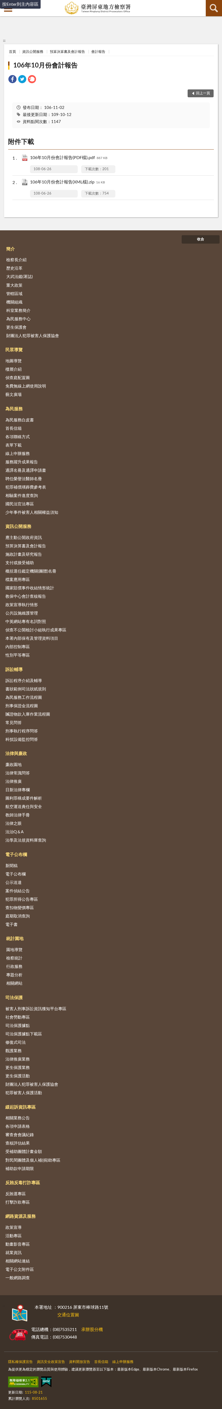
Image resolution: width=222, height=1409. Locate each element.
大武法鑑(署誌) (19, 277)
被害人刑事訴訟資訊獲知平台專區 (35, 1009)
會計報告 (98, 52)
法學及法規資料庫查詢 (25, 840)
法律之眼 (13, 824)
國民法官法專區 (19, 504)
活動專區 (13, 1236)
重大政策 (14, 285)
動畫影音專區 (17, 1244)
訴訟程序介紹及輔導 (23, 681)
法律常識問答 (17, 773)
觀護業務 (13, 1051)
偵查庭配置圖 (17, 378)
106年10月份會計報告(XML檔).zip (67, 182)
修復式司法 (15, 1042)
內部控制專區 (17, 647)
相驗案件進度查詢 (21, 496)
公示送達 (13, 883)
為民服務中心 (18, 319)
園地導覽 (14, 950)
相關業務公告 (17, 1118)
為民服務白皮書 (19, 420)
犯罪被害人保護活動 (23, 1093)
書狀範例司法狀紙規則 (25, 689)
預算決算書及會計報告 (67, 52)
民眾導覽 (14, 350)
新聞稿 (11, 866)
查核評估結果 (17, 1143)
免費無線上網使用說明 (25, 386)
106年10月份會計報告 (45, 65)
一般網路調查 (17, 1278)
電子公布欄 (16, 854)
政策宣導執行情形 (21, 605)
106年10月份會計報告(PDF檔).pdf (68, 158)
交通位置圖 (68, 1315)
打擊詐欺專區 (17, 1202)
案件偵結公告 (17, 891)
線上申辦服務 (17, 454)
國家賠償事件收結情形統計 (29, 588)
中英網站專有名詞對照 (25, 622)
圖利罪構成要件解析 (23, 798)
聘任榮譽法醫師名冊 (23, 479)
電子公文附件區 (19, 1270)
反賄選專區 (15, 1194)
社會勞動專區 (17, 1017)
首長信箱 (13, 428)
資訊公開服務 (32, 52)
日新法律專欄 (17, 790)
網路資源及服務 (20, 1216)
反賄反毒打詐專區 (22, 1183)
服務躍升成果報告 (21, 462)
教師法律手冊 (17, 815)
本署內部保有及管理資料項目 (31, 638)
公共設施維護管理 (21, 613)
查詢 (214, 8)
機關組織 (14, 302)
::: (4, 40)
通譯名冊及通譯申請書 (25, 470)
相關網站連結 (17, 1261)
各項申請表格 (17, 1126)
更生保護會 (16, 327)
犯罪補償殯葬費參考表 (25, 487)
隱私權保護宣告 (20, 1362)
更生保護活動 (17, 1076)
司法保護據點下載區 (23, 1034)
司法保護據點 (17, 1026)
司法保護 (14, 998)
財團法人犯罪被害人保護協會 (32, 336)
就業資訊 (13, 1253)
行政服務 (14, 967)
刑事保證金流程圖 (21, 706)
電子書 (11, 925)
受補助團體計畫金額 (23, 1152)
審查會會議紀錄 (19, 1135)
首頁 (12, 52)
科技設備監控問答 (21, 740)
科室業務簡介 (18, 311)
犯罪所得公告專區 (21, 899)
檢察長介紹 (16, 260)
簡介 (10, 249)
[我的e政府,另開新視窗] (46, 1382)
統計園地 (15, 938)
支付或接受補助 (19, 563)
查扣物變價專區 (19, 908)
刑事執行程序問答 (21, 731)
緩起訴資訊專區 (20, 1107)
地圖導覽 (13, 361)
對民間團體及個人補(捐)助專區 (32, 1160)
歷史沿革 (14, 268)
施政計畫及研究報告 (23, 554)
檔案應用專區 (17, 580)
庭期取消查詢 (17, 916)
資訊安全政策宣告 (51, 1362)
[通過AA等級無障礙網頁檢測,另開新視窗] (23, 1382)
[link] (12, 80)
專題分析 (14, 975)
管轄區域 (14, 294)
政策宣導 (13, 1228)
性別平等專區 (17, 655)
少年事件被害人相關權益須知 (31, 512)
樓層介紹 (13, 369)
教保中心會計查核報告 (25, 596)
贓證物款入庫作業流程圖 (27, 714)
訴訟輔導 (14, 669)
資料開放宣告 (79, 1362)
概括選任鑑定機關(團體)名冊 (30, 571)
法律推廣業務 (17, 1059)
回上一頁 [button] (203, 93)
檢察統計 (14, 958)
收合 (200, 239)
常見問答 (13, 723)
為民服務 (14, 409)
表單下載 (13, 445)
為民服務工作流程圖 (23, 698)
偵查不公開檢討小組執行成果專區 (35, 630)
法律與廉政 (16, 753)
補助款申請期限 (19, 1169)
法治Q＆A (14, 832)
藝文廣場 (13, 395)
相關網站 (14, 983)
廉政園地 (13, 765)
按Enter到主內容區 (20, 4)
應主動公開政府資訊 (23, 538)
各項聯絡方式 (17, 437)
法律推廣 (13, 782)
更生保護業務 (17, 1068)
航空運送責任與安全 (23, 807)
